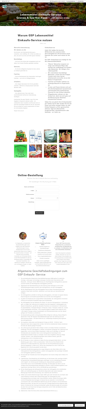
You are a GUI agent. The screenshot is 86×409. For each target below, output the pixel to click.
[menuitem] (32, 6)
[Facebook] (3, 1)
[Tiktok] (8, 1)
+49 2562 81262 (80, 1)
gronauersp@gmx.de (71, 1)
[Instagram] (7, 1)
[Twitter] (5, 1)
